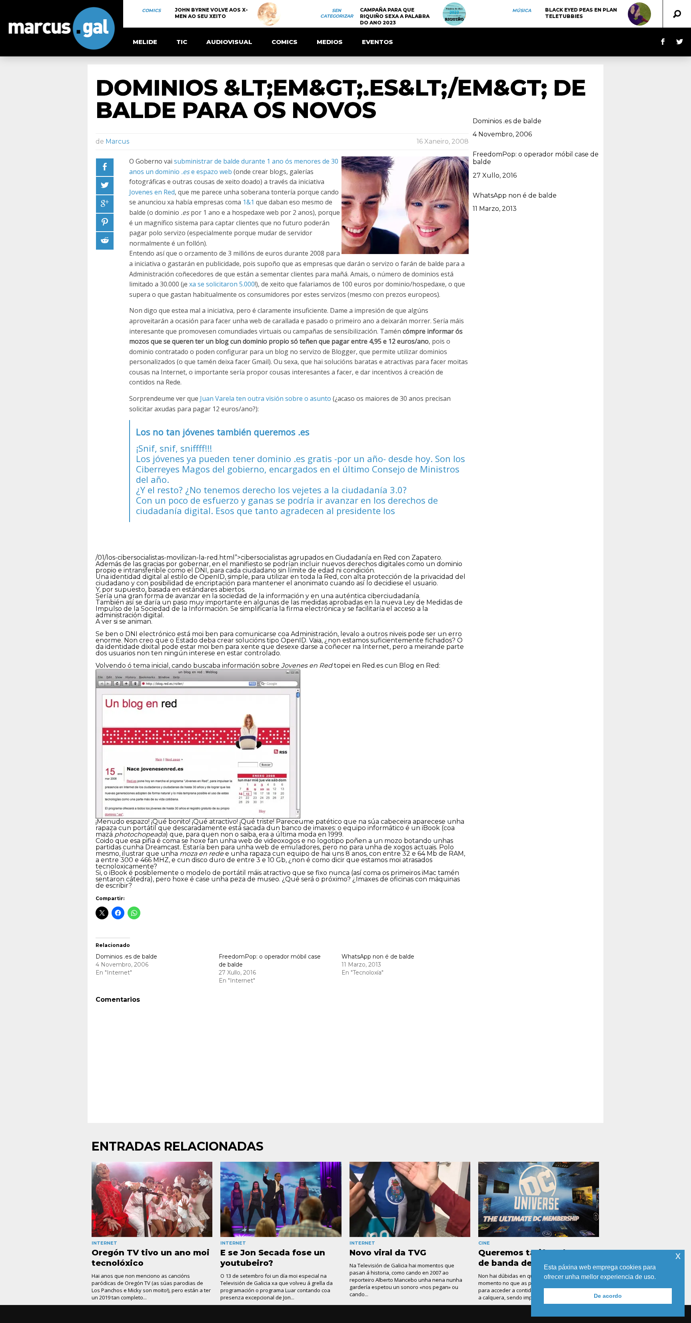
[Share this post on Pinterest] (105, 222)
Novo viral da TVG (387, 1252)
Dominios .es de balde (126, 956)
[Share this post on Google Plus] (105, 204)
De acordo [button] (608, 1296)
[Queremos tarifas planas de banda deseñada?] (538, 1199)
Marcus (117, 141)
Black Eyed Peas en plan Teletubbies (581, 13)
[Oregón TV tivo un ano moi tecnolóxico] (152, 1199)
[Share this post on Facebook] (105, 167)
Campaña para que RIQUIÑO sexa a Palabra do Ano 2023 (394, 16)
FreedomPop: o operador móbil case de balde (536, 158)
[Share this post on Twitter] (105, 185)
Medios (330, 42)
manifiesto (246, 564)
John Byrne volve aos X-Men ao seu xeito (211, 13)
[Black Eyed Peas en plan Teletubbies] (639, 14)
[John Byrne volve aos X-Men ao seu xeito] (269, 14)
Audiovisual (229, 42)
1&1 (248, 202)
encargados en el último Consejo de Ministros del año (297, 474)
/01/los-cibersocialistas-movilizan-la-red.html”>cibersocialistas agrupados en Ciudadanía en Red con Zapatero (268, 557)
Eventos (377, 42)
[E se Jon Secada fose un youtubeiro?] (280, 1199)
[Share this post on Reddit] (105, 241)
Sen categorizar (336, 13)
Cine (484, 1243)
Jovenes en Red (152, 192)
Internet (104, 1243)
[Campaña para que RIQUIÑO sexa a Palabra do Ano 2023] (454, 14)
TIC (181, 42)
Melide (145, 42)
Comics (151, 10)
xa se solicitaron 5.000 (222, 284)
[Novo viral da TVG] (409, 1199)
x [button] (678, 1255)
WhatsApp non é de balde (378, 956)
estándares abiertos (213, 589)
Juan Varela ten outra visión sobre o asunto (265, 398)
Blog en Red (419, 665)
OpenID (212, 576)
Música (521, 10)
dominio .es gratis (294, 458)
